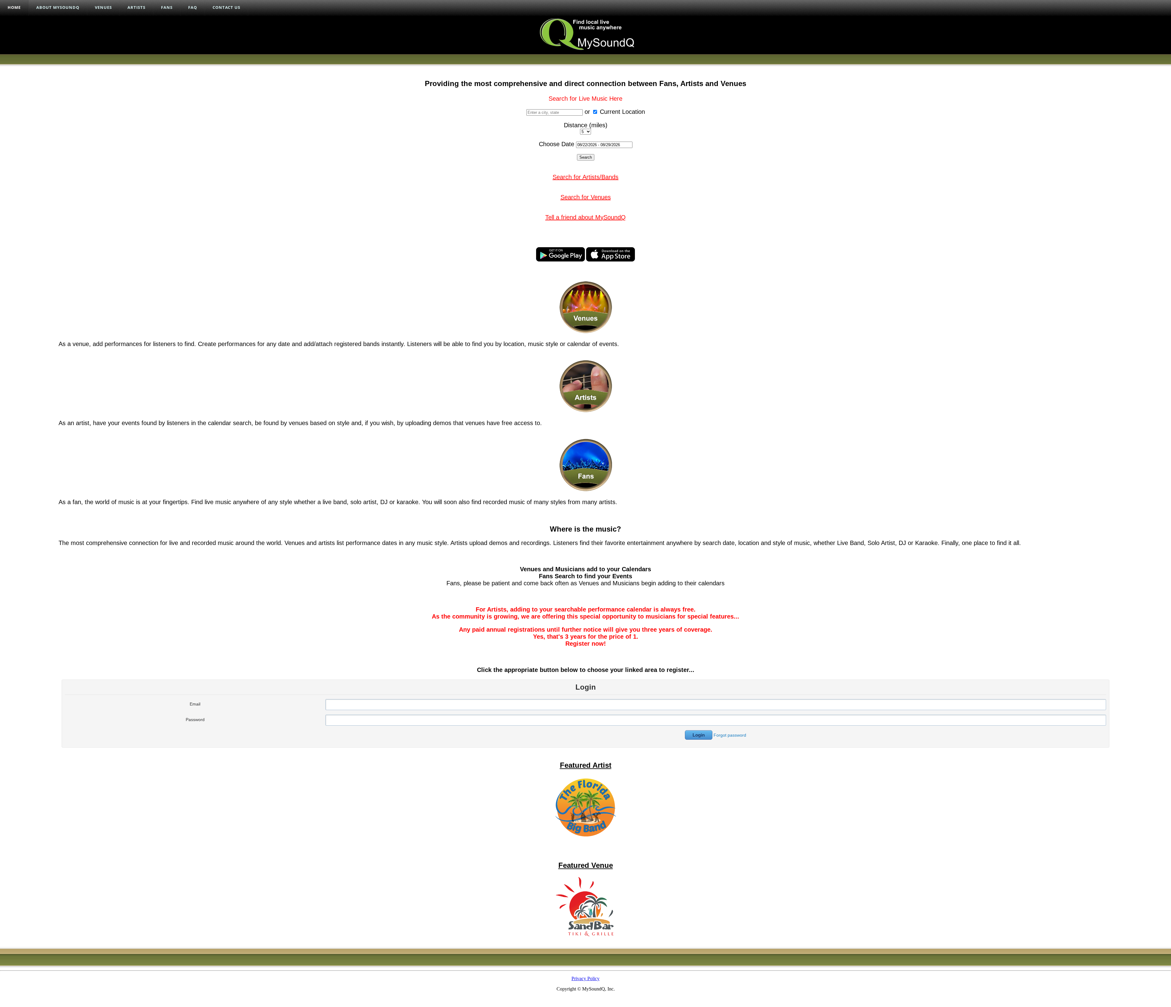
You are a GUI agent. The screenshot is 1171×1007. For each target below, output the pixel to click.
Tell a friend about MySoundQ (585, 217)
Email (195, 704)
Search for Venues (585, 197)
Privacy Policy (585, 978)
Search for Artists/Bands (585, 177)
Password (195, 719)
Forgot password (730, 735)
